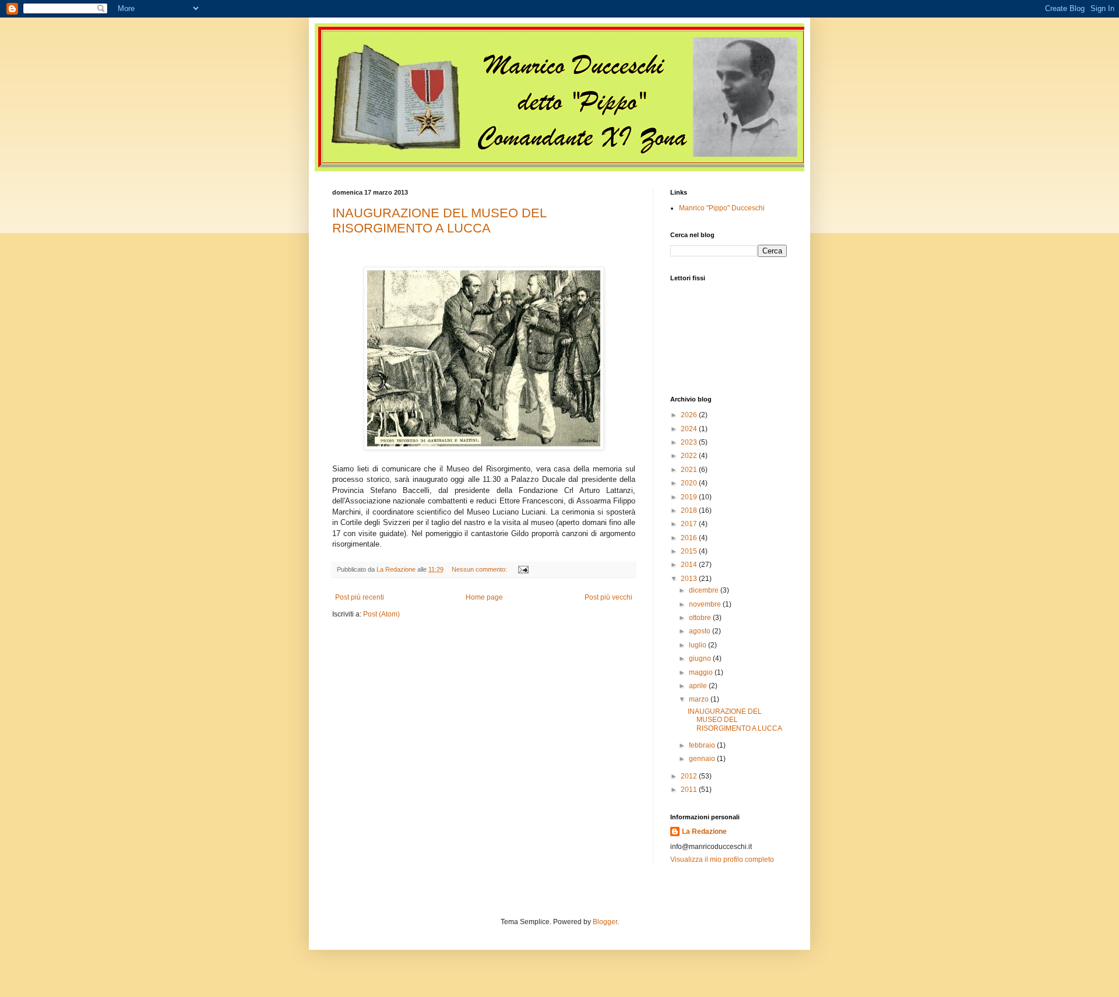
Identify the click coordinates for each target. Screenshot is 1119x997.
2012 (690, 776)
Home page (484, 597)
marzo (699, 699)
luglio (698, 645)
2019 (690, 497)
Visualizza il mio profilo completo (722, 859)
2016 (690, 538)
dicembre (704, 590)
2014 (690, 565)
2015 (690, 551)
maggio (702, 672)
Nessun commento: (480, 569)
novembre (706, 604)
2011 (690, 789)
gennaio (703, 759)
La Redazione (704, 831)
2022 (690, 456)
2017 (690, 524)
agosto (700, 631)
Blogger (605, 922)
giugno (701, 658)
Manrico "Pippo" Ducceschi (722, 208)
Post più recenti (359, 597)
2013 (690, 579)
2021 (690, 470)
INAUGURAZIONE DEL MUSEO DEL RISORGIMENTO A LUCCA (439, 220)
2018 (690, 510)
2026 (690, 415)
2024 (690, 429)
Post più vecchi (608, 597)
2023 (690, 442)
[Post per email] (522, 569)
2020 (690, 483)
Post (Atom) (381, 614)
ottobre (701, 618)
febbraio (703, 745)
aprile (699, 686)
